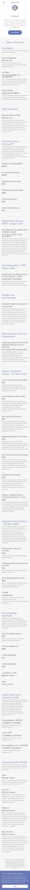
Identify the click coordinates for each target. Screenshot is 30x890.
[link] (15, 8)
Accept (15, 886)
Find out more (15, 32)
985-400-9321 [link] (15, 2)
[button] (4, 2)
